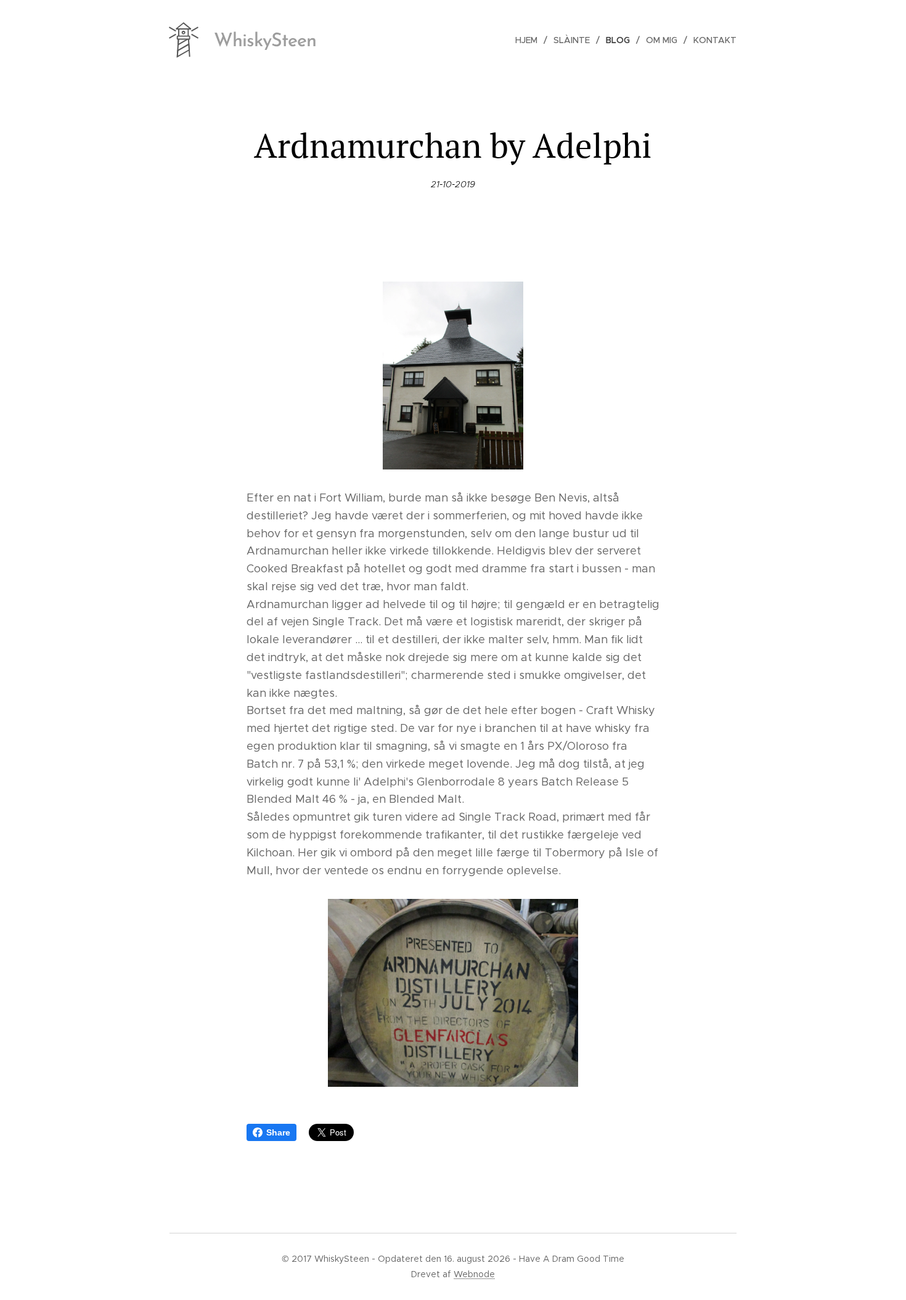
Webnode (474, 1274)
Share (278, 1132)
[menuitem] (529, 40)
